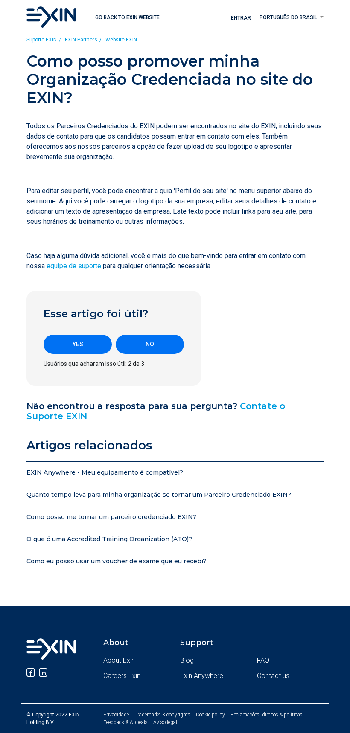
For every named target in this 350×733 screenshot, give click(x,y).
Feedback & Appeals (125, 722)
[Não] (150, 344)
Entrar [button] (241, 17)
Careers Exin (121, 676)
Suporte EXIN (41, 40)
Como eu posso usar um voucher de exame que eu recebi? (116, 561)
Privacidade (116, 715)
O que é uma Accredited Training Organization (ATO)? (109, 539)
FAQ (263, 660)
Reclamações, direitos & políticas (266, 715)
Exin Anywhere (201, 676)
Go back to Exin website (127, 17)
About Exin (119, 660)
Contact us (273, 676)
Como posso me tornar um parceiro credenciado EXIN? (111, 517)
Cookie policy (210, 715)
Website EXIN (121, 40)
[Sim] (78, 344)
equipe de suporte (74, 266)
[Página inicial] (51, 16)
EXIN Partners (81, 40)
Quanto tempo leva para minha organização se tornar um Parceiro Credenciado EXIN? (158, 494)
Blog (187, 660)
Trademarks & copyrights (162, 715)
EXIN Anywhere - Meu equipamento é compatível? (104, 472)
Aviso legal (165, 722)
